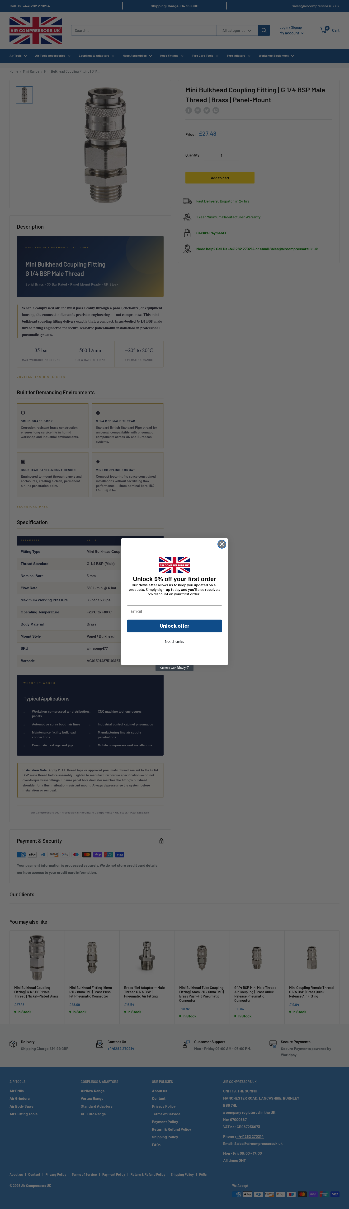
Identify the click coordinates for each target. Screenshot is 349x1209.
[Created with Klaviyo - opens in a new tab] (174, 668)
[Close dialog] (222, 544)
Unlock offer (174, 626)
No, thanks (174, 641)
